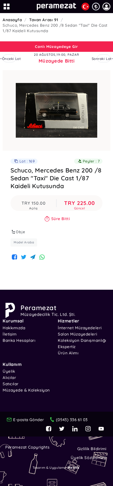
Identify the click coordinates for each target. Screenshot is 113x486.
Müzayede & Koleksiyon (26, 390)
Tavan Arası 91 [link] (43, 19)
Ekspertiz (67, 346)
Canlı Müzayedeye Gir (56, 46)
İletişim (10, 334)
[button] (106, 6)
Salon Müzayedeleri (77, 334)
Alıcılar (9, 377)
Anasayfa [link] (12, 19)
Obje (20, 232)
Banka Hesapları (19, 340)
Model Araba (24, 242)
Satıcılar (11, 383)
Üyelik (9, 371)
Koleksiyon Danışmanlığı (82, 340)
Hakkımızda (14, 327)
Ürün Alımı (68, 352)
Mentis (73, 467)
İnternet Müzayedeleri (80, 327)
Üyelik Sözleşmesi (88, 457)
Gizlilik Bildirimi (91, 448)
